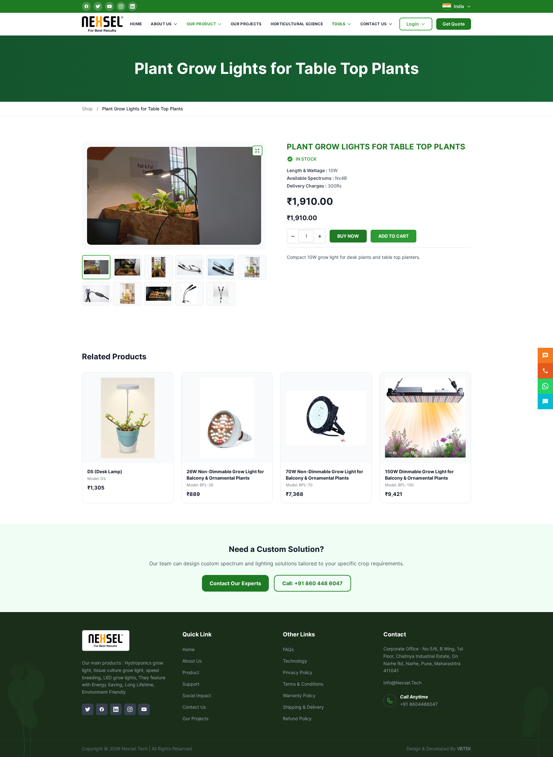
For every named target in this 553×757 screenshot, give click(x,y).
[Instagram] (120, 6)
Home (136, 23)
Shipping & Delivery (303, 707)
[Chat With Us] (545, 401)
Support (190, 684)
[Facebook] (86, 6)
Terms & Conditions (303, 684)
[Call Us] (545, 370)
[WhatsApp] (545, 386)
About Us (161, 23)
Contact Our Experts (235, 583)
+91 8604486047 (419, 704)
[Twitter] (97, 6)
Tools (339, 23)
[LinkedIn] (132, 6)
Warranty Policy (299, 695)
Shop (87, 108)
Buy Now (348, 236)
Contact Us (373, 23)
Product (190, 672)
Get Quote (454, 24)
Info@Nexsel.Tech (402, 682)
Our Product (201, 23)
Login (412, 24)
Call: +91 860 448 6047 (312, 583)
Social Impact (196, 695)
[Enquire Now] (545, 355)
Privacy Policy (297, 672)
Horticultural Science (297, 23)
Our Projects (246, 23)
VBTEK (464, 748)
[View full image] (257, 151)
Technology (295, 661)
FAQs (288, 649)
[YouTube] (109, 6)
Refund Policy (297, 718)
